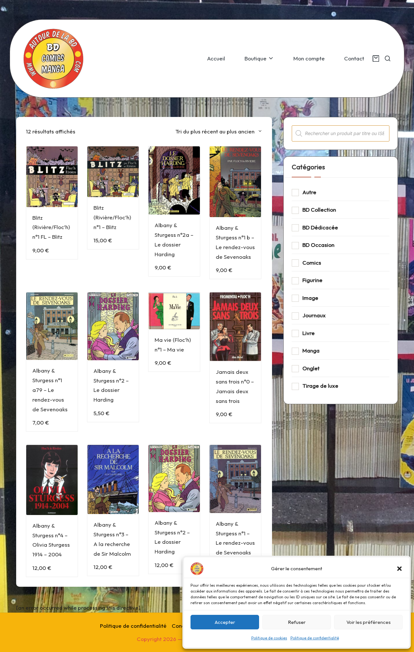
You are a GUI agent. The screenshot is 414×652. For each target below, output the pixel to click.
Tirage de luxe (320, 385)
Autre (309, 192)
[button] (399, 568)
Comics (311, 262)
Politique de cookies (269, 638)
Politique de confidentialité (314, 638)
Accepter (225, 622)
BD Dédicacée (320, 227)
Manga (311, 350)
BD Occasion (318, 244)
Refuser (297, 622)
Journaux (314, 315)
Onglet (311, 368)
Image (310, 297)
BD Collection (319, 209)
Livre (308, 333)
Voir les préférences (368, 622)
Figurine (312, 280)
